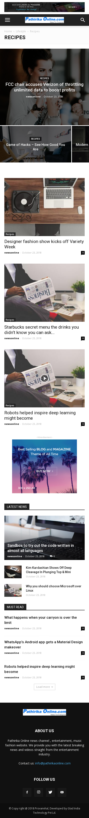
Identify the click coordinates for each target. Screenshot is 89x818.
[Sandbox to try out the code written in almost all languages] (44, 538)
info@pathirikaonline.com (53, 763)
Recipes (44, 78)
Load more (43, 687)
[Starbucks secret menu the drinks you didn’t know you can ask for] (44, 293)
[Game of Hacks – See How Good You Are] (35, 152)
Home (8, 31)
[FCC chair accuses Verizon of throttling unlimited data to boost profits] (44, 87)
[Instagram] (38, 792)
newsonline (33, 96)
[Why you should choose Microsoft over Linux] (13, 590)
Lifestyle (21, 31)
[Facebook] (27, 792)
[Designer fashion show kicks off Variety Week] (44, 207)
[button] (83, 20)
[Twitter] (50, 792)
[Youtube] (62, 792)
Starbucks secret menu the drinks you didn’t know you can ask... (41, 330)
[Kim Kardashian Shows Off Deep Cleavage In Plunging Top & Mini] (13, 572)
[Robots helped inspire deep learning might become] (44, 378)
